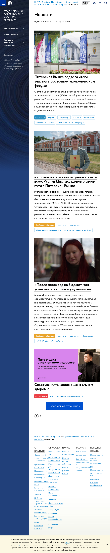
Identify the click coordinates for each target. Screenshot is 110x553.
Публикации (81, 455)
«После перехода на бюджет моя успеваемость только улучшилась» (62, 286)
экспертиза (89, 117)
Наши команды (11, 34)
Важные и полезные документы (9, 42)
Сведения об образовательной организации (41, 458)
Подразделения (41, 471)
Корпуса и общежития (39, 489)
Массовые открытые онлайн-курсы (96, 482)
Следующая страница (63, 406)
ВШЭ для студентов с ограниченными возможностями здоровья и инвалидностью (41, 505)
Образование (56, 447)
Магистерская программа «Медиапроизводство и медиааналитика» (68, 396)
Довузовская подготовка (53, 477)
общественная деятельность (48, 230)
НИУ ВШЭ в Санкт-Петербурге (70, 122)
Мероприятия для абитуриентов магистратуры (54, 468)
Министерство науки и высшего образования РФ (96, 460)
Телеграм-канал (62, 21)
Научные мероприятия (68, 453)
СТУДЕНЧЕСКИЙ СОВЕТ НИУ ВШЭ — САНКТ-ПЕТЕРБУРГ (13, 16)
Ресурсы (81, 447)
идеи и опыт (62, 225)
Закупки (37, 494)
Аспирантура (53, 509)
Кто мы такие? (11, 28)
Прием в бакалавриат (53, 487)
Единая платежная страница (38, 525)
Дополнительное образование (55, 504)
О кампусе (39, 449)
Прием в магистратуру (53, 494)
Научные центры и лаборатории (67, 461)
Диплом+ (52, 499)
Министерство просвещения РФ (96, 473)
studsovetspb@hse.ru (12, 68)
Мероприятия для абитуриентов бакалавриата (54, 456)
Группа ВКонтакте (42, 21)
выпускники (75, 225)
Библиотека (81, 452)
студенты (77, 117)
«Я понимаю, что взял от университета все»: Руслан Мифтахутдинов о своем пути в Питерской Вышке (65, 181)
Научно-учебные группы (65, 470)
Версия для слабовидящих (40, 517)
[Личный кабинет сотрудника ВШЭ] (100, 3)
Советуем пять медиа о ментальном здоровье (63, 386)
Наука (66, 447)
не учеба (51, 117)
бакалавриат (88, 336)
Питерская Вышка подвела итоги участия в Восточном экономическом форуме (64, 81)
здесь (67, 542)
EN (88, 3)
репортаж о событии (45, 122)
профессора (63, 117)
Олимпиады (53, 482)
